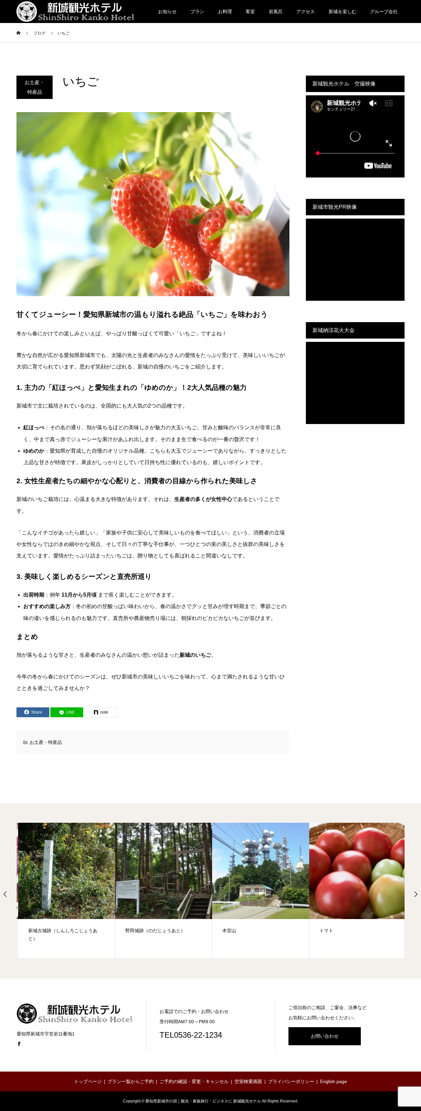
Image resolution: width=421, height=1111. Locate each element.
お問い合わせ (324, 1036)
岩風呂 (276, 11)
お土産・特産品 (34, 87)
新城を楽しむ (342, 11)
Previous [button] (5, 894)
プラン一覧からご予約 (131, 1081)
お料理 (225, 11)
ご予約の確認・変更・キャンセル (194, 1081)
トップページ (88, 1081)
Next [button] (415, 894)
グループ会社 (384, 11)
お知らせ (167, 11)
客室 (250, 11)
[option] (65, 890)
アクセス (305, 11)
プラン (197, 11)
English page (333, 1081)
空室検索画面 (248, 1081)
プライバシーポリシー (291, 1081)
